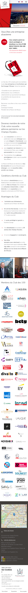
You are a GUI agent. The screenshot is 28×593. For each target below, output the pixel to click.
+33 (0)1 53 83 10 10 (9, 540)
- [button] (3, 509)
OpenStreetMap (23, 527)
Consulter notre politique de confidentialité (10, 586)
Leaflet (17, 527)
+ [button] (3, 506)
